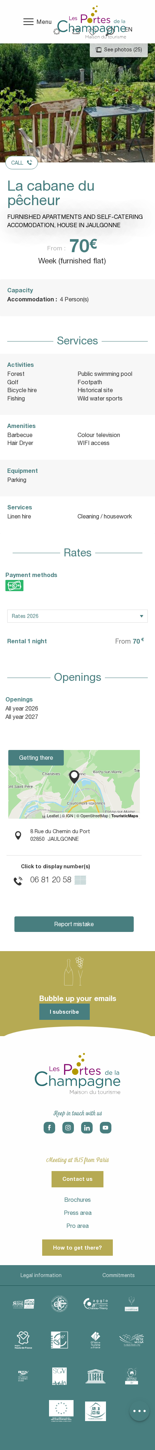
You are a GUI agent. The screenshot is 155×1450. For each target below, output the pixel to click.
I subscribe (64, 1012)
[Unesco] (96, 1376)
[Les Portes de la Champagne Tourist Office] (92, 22)
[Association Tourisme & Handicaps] (95, 1411)
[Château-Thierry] (96, 1304)
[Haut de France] (23, 1340)
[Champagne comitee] (132, 1304)
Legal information (41, 1275)
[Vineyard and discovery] (132, 1376)
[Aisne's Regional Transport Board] (23, 1376)
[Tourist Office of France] (96, 1340)
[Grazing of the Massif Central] (59, 1340)
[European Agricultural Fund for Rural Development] (61, 1411)
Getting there (36, 757)
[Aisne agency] (23, 1304)
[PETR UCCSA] (132, 1340)
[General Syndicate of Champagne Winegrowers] (59, 1376)
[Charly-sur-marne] (59, 1304)
